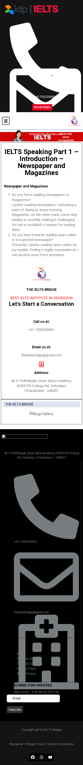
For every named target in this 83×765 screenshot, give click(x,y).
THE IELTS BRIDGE (19, 404)
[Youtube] (50, 757)
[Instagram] (41, 757)
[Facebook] (33, 757)
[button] (6, 121)
